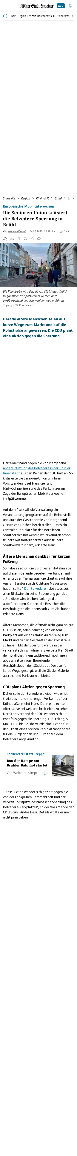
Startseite (9, 198)
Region (25, 198)
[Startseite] (37, 6)
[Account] (70, 5)
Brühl (58, 198)
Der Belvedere (35, 588)
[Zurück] (5, 16)
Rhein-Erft (42, 198)
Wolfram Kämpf (17, 231)
